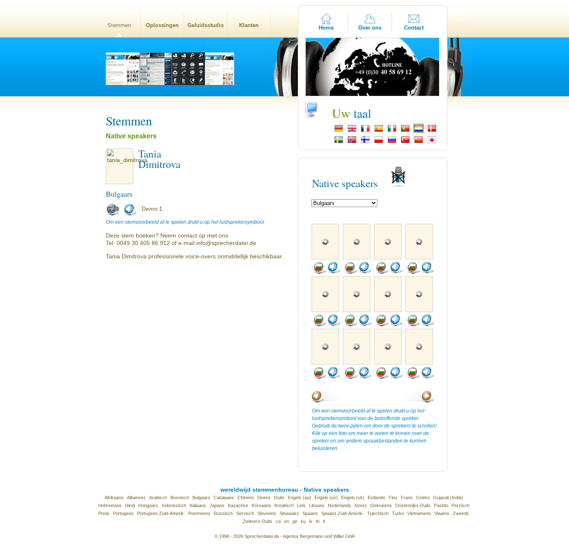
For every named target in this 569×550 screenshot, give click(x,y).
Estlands (376, 497)
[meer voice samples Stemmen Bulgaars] (319, 272)
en (286, 521)
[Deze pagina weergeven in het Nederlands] (418, 131)
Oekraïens (381, 505)
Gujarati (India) (448, 497)
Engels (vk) (352, 497)
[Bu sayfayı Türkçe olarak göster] (405, 142)
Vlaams (441, 513)
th (317, 521)
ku (303, 521)
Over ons (370, 28)
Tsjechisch (378, 513)
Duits (279, 497)
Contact (414, 28)
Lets (301, 505)
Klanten (249, 25)
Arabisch (158, 497)
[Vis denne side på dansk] (432, 131)
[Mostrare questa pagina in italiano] (392, 131)
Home (326, 28)
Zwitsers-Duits (257, 521)
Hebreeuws (110, 505)
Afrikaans (114, 497)
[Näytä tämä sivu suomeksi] (365, 142)
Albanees (136, 497)
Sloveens (266, 513)
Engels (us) (326, 497)
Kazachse (238, 505)
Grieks (423, 497)
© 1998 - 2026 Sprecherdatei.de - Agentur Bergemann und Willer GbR (285, 536)
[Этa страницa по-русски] (392, 142)
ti (324, 521)
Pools (104, 513)
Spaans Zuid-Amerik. (342, 513)
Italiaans (198, 505)
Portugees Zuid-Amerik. (161, 513)
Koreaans (261, 505)
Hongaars (148, 505)
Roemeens (199, 513)
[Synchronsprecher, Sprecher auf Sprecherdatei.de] (338, 131)
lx (310, 521)
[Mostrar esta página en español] (378, 131)
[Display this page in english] (352, 131)
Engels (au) (299, 497)
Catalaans (224, 497)
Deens (264, 497)
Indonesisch (174, 505)
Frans (407, 497)
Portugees (123, 513)
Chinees (245, 497)
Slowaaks (289, 513)
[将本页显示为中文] (418, 142)
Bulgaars (201, 497)
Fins (393, 497)
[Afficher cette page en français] (365, 131)
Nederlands (339, 505)
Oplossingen (162, 25)
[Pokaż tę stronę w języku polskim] (378, 142)
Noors (360, 505)
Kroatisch (284, 505)
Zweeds (461, 513)
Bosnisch (179, 497)
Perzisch (460, 505)
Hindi (130, 505)
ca (278, 521)
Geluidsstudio (205, 25)
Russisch (223, 513)
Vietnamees (419, 513)
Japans (217, 505)
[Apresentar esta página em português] (405, 131)
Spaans (310, 513)
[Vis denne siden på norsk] (352, 142)
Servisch (245, 513)
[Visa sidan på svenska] (338, 142)
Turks (398, 513)
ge (294, 521)
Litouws (316, 505)
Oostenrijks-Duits (413, 505)
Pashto (441, 505)
